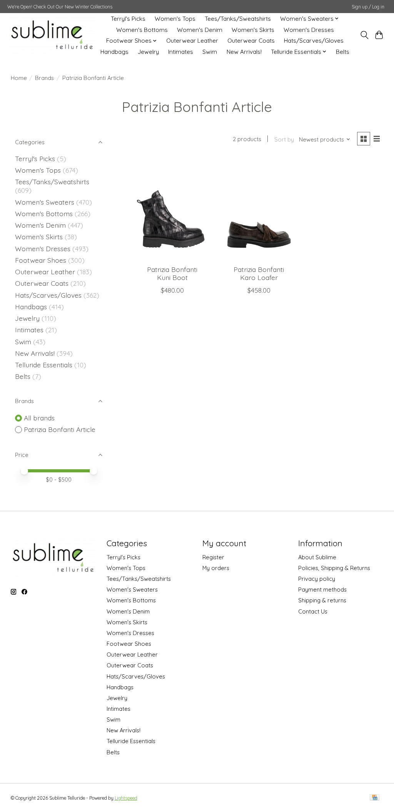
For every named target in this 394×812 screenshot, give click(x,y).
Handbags (114, 51)
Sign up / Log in (368, 7)
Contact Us (312, 611)
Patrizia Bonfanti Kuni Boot (172, 273)
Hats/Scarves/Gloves (314, 40)
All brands (39, 418)
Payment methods (322, 589)
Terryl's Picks (128, 18)
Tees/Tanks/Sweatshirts (238, 18)
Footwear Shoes (40, 260)
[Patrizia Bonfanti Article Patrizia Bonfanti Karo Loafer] (259, 208)
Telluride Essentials (43, 364)
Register (213, 557)
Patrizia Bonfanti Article (59, 429)
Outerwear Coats (251, 40)
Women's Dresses (309, 29)
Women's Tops (175, 18)
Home (19, 78)
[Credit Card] (374, 798)
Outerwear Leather (192, 40)
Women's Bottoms (142, 29)
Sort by (284, 139)
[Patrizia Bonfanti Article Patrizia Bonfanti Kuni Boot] (172, 208)
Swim (209, 51)
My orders (215, 568)
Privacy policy (316, 578)
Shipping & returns (322, 600)
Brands (44, 78)
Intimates (180, 51)
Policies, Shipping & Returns (334, 568)
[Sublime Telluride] (52, 35)
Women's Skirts (253, 29)
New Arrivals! (244, 51)
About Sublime (317, 557)
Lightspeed (126, 798)
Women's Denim (199, 29)
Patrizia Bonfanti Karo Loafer (259, 273)
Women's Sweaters (44, 202)
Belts (342, 51)
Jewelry (148, 51)
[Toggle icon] (364, 35)
